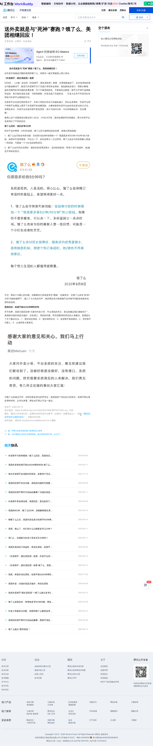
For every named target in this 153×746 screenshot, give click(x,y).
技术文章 (5, 666)
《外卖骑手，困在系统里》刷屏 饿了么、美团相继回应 (30, 565)
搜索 (123, 17)
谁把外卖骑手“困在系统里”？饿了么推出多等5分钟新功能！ (30, 592)
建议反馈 (112, 10)
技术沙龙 (5, 674)
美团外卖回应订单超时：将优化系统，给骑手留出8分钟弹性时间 (30, 546)
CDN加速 (93, 711)
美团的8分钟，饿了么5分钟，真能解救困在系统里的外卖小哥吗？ (30, 510)
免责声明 (104, 670)
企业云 (71, 711)
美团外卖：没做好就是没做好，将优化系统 (28, 583)
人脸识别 (30, 711)
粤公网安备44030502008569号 (105, 737)
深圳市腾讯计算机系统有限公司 (47, 737)
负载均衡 (51, 720)
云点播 (113, 720)
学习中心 (5, 681)
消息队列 (93, 702)
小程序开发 (31, 722)
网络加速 (113, 702)
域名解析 (30, 704)
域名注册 (30, 702)
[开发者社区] (25, 10)
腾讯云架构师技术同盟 (76, 670)
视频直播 (72, 704)
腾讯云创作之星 (74, 674)
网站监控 (51, 722)
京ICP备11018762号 (98, 740)
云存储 (50, 704)
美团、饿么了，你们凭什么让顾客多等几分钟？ (30, 528)
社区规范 (104, 666)
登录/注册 (141, 10)
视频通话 (113, 711)
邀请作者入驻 (40, 670)
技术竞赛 (38, 677)
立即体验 (80, 55)
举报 (89, 41)
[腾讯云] (9, 10)
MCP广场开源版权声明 (110, 681)
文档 (103, 10)
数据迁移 (72, 722)
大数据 (134, 720)
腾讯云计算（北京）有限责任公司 (59, 740)
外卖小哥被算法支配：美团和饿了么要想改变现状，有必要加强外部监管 (30, 610)
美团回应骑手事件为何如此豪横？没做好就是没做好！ (30, 492)
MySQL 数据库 (32, 713)
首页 (5, 17)
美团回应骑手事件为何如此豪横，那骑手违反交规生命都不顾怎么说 (30, 619)
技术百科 (5, 685)
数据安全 (30, 720)
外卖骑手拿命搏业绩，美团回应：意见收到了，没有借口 (30, 501)
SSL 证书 (51, 713)
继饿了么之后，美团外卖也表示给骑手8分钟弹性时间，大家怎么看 (30, 519)
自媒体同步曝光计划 (43, 666)
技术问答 (5, 670)
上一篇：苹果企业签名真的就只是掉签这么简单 (23, 430)
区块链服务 (72, 702)
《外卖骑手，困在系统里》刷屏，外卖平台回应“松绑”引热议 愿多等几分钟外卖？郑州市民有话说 (30, 556)
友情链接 (104, 677)
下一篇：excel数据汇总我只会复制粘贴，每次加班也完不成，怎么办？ (32, 434)
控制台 (123, 10)
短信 (70, 720)
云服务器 (51, 702)
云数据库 (134, 702)
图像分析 (134, 711)
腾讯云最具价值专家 (76, 666)
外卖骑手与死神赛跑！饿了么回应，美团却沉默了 (30, 455)
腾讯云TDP (72, 677)
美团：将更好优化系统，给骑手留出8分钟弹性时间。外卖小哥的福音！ (30, 574)
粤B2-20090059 (83, 737)
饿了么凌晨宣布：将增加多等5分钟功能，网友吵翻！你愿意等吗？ (30, 601)
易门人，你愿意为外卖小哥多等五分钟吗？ (28, 537)
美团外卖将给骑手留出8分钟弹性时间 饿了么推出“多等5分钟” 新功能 (30, 464)
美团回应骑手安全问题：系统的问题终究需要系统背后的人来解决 (30, 482)
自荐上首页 (39, 674)
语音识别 (72, 713)
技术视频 (5, 677)
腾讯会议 (51, 711)
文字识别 (93, 720)
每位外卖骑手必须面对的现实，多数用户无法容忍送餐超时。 (30, 473)
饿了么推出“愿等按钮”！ (19, 629)
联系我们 (104, 674)
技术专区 (5, 689)
